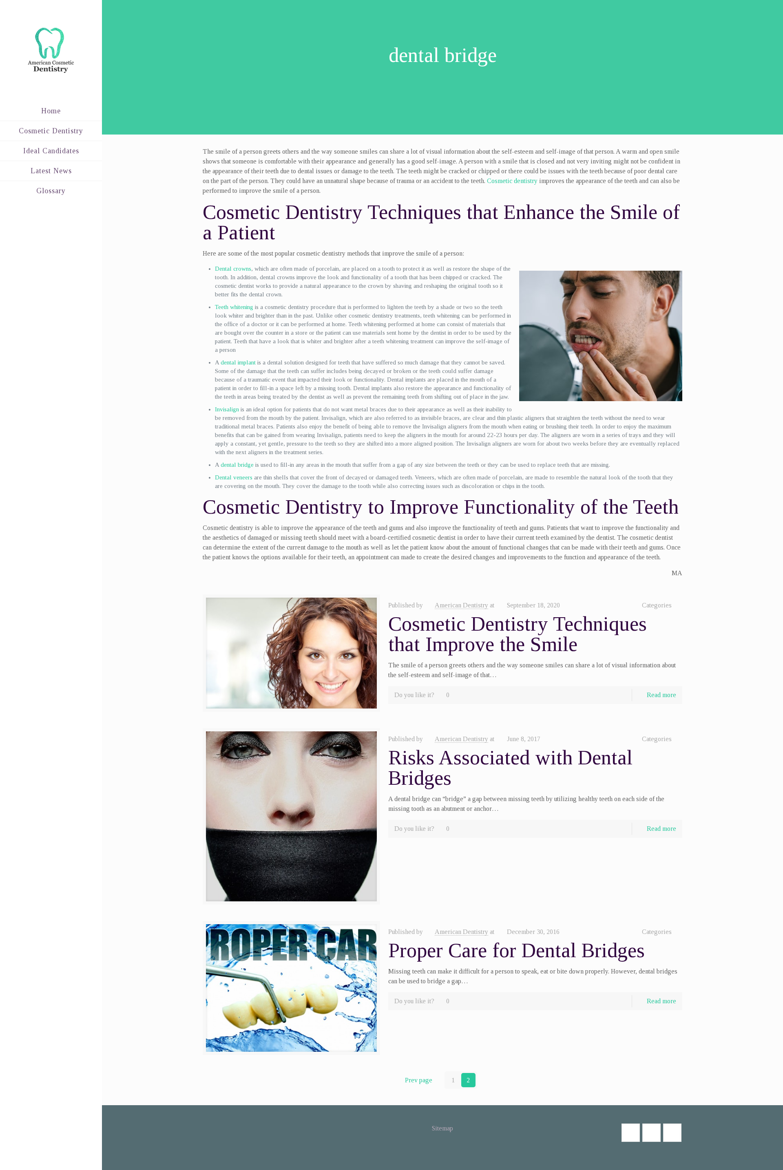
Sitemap (442, 1128)
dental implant (238, 362)
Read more (661, 694)
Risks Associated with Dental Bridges (510, 767)
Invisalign (227, 409)
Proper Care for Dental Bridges (516, 950)
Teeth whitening (234, 307)
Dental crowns (233, 268)
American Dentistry (461, 605)
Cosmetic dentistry (512, 180)
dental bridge (237, 464)
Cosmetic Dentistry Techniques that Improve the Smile (517, 634)
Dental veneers (233, 477)
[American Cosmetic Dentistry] (51, 50)
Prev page (418, 1080)
